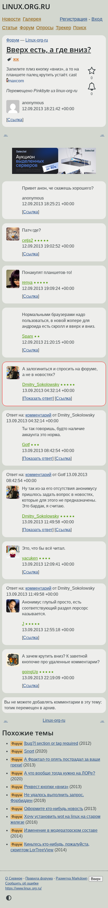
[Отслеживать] (92, 86)
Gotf (26, 444)
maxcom (16, 81)
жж (16, 59)
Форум (27, 27)
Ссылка (14, 120)
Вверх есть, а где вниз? (48, 49)
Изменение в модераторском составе (61, 830)
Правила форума (39, 878)
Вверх (96, 879)
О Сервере (13, 878)
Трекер (63, 27)
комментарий (38, 415)
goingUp (30, 672)
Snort (29, 751)
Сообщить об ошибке (22, 883)
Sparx (27, 336)
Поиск (79, 27)
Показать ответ (38, 398)
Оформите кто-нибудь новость (53, 808)
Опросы (44, 27)
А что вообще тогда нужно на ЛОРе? (59, 773)
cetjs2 (27, 240)
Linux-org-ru (36, 40)
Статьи (9, 27)
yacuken (30, 558)
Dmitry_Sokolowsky (40, 384)
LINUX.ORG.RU (26, 6)
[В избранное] (92, 70)
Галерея (32, 19)
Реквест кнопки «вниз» (46, 786)
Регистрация (73, 19)
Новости (11, 19)
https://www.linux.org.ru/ (23, 888)
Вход (96, 19)
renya (27, 282)
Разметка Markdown (71, 878)
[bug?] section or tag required (51, 743)
